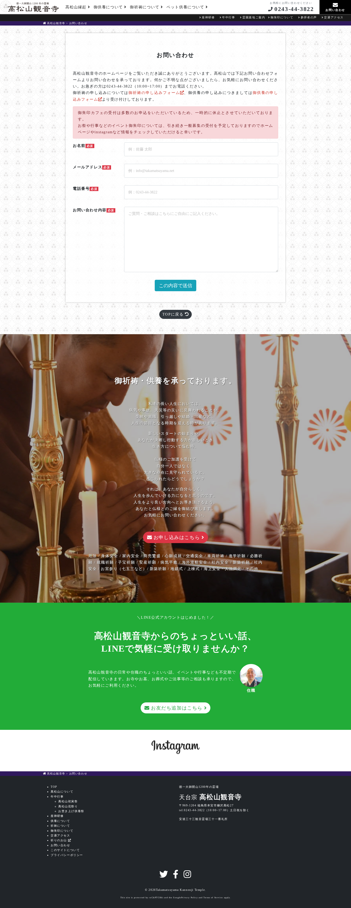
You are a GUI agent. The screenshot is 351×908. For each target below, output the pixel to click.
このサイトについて (65, 850)
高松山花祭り (68, 806)
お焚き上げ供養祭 (71, 811)
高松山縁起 (76, 7)
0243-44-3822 (294, 9)
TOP (54, 787)
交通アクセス (334, 17)
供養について (60, 821)
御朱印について (282, 17)
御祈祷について (145, 7)
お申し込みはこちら (177, 537)
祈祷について (60, 825)
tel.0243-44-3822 (192, 810)
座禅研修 (208, 17)
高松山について (62, 791)
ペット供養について (186, 7)
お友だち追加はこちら (176, 708)
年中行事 (228, 17)
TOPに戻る (173, 314)
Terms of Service (213, 898)
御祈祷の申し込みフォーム (154, 93)
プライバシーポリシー (67, 855)
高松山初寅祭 (68, 801)
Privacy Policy (189, 898)
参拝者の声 (309, 17)
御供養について (109, 7)
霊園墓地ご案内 (253, 17)
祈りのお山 (59, 840)
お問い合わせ (60, 845)
